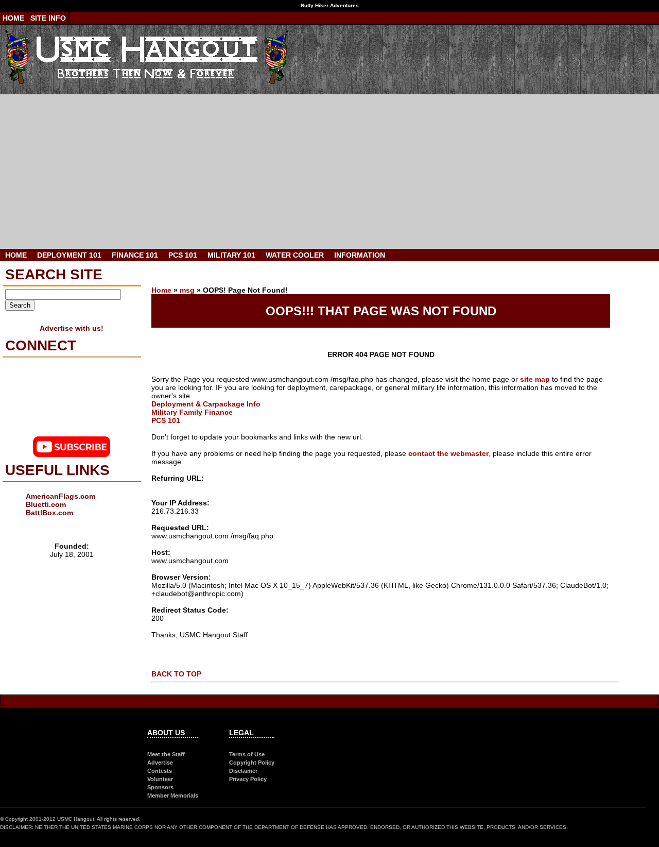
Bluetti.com (46, 504)
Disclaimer (243, 771)
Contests (159, 771)
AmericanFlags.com (60, 496)
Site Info (48, 18)
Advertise (160, 762)
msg (187, 290)
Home (13, 18)
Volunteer (160, 779)
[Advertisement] (329, 171)
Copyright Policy (251, 762)
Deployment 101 (69, 255)
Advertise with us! (71, 328)
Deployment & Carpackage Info (206, 404)
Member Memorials (172, 795)
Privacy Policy (248, 779)
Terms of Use (247, 754)
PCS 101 (182, 255)
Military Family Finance (192, 412)
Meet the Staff (166, 754)
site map (535, 379)
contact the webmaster (448, 453)
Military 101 (231, 255)
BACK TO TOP (176, 674)
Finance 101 (135, 255)
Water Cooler (295, 255)
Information (359, 255)
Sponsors (160, 787)
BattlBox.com (49, 513)
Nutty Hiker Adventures (330, 5)
